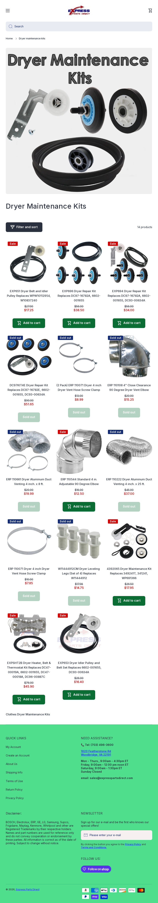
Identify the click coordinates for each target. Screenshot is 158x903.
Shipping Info (14, 772)
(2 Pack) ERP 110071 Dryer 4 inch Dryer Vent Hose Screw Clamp (78, 387)
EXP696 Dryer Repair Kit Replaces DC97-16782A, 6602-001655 (79, 295)
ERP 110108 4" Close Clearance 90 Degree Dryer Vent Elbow (129, 387)
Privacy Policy (15, 798)
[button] (150, 11)
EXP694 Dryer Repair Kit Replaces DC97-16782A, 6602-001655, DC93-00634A (129, 295)
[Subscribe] (147, 835)
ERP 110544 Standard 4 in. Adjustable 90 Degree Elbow (79, 481)
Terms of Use (14, 781)
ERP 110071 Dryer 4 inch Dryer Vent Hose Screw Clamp (29, 571)
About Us (11, 764)
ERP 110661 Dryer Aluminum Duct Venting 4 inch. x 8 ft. (28, 481)
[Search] (9, 26)
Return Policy (14, 789)
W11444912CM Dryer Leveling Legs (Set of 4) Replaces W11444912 (79, 573)
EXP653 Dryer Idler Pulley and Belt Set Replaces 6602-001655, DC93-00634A (79, 667)
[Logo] (79, 11)
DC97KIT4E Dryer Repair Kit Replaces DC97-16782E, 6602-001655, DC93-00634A (29, 389)
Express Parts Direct (28, 889)
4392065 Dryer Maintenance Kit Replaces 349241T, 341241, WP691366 (129, 573)
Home (9, 38)
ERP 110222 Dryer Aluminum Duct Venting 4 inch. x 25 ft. (129, 481)
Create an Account (17, 755)
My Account (13, 747)
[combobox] (79, 26)
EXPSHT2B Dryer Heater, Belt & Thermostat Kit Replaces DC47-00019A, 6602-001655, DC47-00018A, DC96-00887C (29, 670)
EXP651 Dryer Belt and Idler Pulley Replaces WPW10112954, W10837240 (29, 295)
